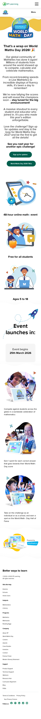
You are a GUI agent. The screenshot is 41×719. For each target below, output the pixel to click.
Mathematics (7, 605)
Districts (5, 589)
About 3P (5, 633)
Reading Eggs (7, 624)
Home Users (6, 596)
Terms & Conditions (9, 696)
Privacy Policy (21, 696)
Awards (5, 643)
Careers (5, 640)
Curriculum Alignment (9, 682)
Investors (5, 649)
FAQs (4, 688)
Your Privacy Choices (10, 699)
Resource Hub (7, 678)
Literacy (5, 608)
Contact (5, 653)
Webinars (5, 675)
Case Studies (7, 646)
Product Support (8, 668)
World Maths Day (8, 636)
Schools (5, 592)
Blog (4, 685)
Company (6, 628)
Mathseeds (6, 621)
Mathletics (6, 617)
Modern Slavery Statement (11, 659)
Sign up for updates (20, 154)
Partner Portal (7, 656)
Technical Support (8, 672)
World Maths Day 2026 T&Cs (21, 163)
